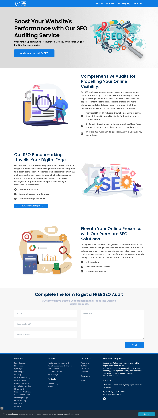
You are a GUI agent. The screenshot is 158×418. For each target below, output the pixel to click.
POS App (17, 374)
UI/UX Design (53, 374)
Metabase (18, 366)
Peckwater (85, 363)
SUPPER (84, 366)
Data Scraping (20, 380)
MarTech (18, 403)
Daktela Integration (22, 386)
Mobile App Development (58, 363)
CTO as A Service (55, 372)
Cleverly (84, 372)
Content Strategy (21, 383)
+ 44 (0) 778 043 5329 (115, 392)
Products (52, 379)
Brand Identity (20, 400)
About (83, 380)
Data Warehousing (22, 377)
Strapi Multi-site (21, 389)
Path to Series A (54, 369)
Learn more (74, 414)
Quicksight (18, 369)
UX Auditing (52, 386)
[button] (34, 53)
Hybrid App (19, 372)
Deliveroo (85, 369)
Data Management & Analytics (60, 366)
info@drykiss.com (113, 394)
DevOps (17, 406)
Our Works (86, 358)
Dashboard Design (22, 395)
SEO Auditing (53, 383)
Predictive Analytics (22, 392)
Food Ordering (20, 363)
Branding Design (21, 398)
